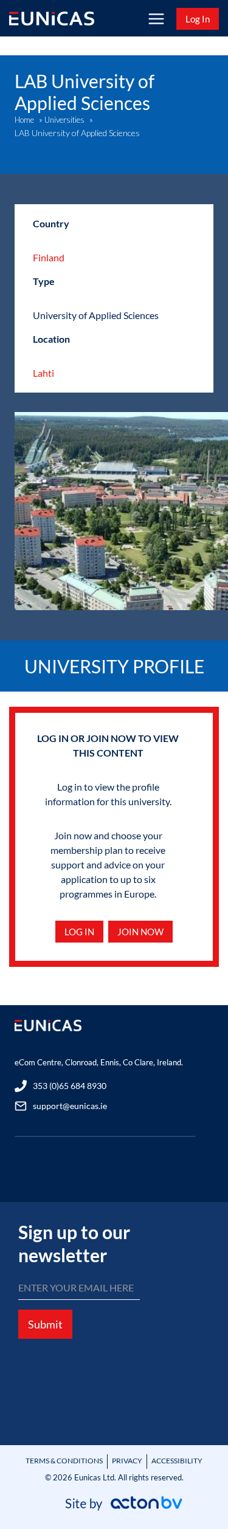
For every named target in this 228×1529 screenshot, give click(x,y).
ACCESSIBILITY (176, 1460)
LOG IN (79, 931)
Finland (48, 257)
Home (24, 120)
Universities (64, 120)
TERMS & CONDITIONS (64, 1460)
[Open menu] (156, 18)
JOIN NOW (140, 931)
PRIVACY (127, 1460)
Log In (197, 18)
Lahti (43, 373)
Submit (45, 1324)
